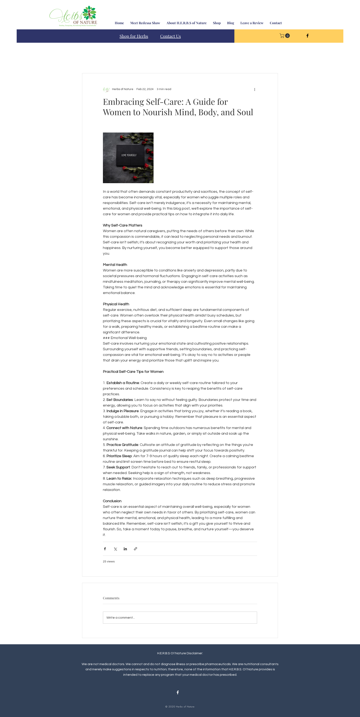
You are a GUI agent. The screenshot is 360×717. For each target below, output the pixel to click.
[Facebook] (307, 35)
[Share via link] (136, 549)
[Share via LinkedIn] (125, 549)
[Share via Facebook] (105, 549)
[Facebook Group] (177, 692)
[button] (285, 35)
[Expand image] (128, 158)
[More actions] (254, 89)
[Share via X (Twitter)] (115, 549)
